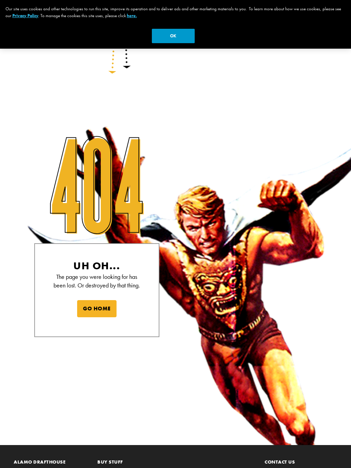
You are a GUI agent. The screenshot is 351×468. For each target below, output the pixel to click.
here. (132, 16)
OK (173, 36)
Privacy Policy (25, 16)
